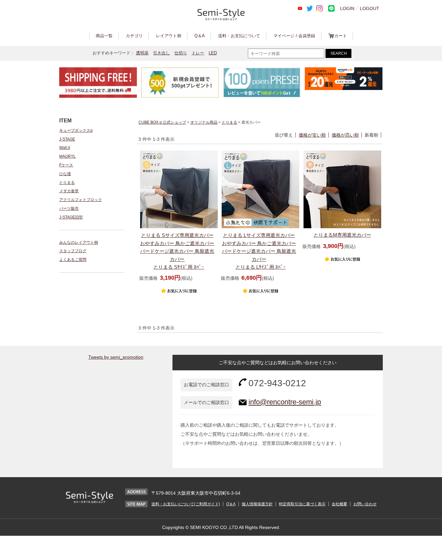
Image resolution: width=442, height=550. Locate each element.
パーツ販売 (69, 208)
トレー (198, 53)
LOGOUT (369, 8)
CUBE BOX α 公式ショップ (162, 122)
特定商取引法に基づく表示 (302, 504)
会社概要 (339, 504)
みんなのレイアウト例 (78, 242)
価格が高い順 (345, 135)
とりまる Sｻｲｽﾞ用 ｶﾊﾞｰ (177, 251)
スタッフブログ (72, 251)
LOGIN (347, 8)
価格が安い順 (312, 135)
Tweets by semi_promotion (115, 357)
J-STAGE (67, 139)
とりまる (67, 182)
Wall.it (64, 147)
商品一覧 (104, 35)
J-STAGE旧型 (71, 217)
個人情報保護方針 (257, 504)
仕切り (180, 53)
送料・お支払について (239, 35)
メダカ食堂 (69, 191)
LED (213, 53)
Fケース (66, 165)
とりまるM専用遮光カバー (342, 235)
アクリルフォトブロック (80, 199)
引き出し (161, 53)
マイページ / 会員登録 (294, 35)
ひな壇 (65, 174)
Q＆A (199, 35)
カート (340, 35)
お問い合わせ (365, 504)
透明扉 (142, 53)
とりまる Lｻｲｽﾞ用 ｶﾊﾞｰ (259, 251)
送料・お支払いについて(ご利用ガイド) (185, 504)
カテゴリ (134, 35)
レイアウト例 (168, 35)
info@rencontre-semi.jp (285, 402)
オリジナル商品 (203, 122)
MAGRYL (67, 156)
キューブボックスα (76, 130)
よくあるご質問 (72, 259)
